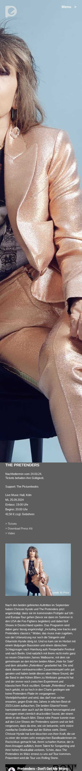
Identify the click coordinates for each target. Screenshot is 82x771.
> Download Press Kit (18, 528)
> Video (10, 533)
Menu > (69, 7)
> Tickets (11, 523)
